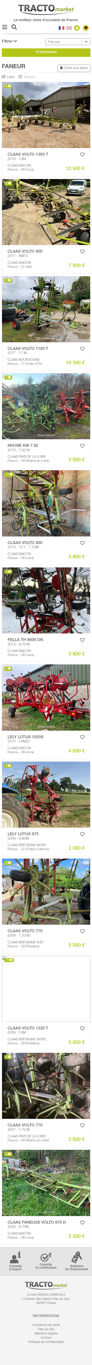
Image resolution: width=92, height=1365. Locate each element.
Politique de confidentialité (46, 1342)
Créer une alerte (75, 68)
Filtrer (7, 42)
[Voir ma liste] (86, 28)
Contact (46, 1338)
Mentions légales (46, 1333)
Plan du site (46, 1329)
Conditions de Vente (46, 1325)
